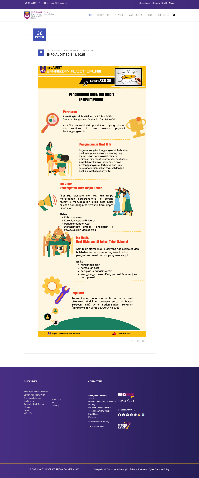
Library (27, 407)
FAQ (53, 403)
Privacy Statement (138, 469)
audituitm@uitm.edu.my (57, 3)
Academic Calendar (32, 398)
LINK (150, 15)
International (144, 3)
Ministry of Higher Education (36, 392)
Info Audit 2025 (74, 50)
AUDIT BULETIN (135, 15)
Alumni (172, 3)
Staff (164, 3)
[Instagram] (127, 414)
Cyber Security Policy (159, 469)
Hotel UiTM (56, 399)
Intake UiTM (29, 401)
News (26, 410)
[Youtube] (131, 414)
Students (156, 3)
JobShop (56, 406)
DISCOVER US (103, 15)
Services (119, 15)
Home (90, 15)
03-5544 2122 (34, 3)
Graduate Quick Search (34, 404)
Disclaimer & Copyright (117, 469)
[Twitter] (123, 414)
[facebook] (119, 414)
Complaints (99, 469)
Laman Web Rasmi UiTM (34, 395)
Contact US (163, 15)
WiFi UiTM (28, 413)
